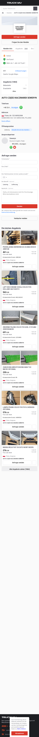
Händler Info (7, 49)
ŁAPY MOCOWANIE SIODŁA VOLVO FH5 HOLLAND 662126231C (17, 288)
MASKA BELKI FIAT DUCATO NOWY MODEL (18, 447)
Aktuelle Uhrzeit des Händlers (20, 130)
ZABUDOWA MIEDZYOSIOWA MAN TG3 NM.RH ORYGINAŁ (17, 368)
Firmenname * (6, 159)
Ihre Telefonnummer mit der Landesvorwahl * (15, 174)
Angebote (21, 49)
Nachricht (7, 188)
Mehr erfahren (21, 729)
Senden (19, 206)
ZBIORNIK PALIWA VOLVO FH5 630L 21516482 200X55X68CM (19, 328)
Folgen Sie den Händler (20, 42)
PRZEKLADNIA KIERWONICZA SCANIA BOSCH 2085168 (19, 248)
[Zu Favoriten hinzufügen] (34, 266)
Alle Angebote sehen (19, 469)
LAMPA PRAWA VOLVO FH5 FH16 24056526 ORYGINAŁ (18, 408)
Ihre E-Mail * (5, 166)
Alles (14, 91)
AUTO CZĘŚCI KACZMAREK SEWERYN (13, 262)
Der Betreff (8, 181)
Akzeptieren (19, 733)
